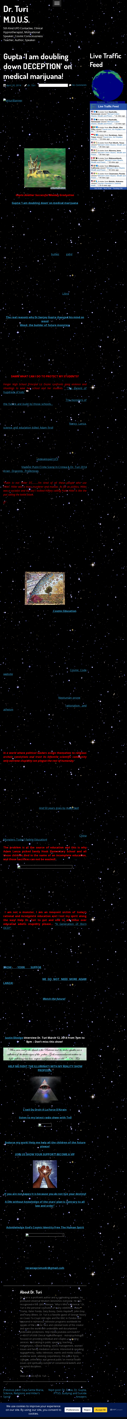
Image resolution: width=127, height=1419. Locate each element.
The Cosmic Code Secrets (53, 85)
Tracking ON (112, 102)
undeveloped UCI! (47, 459)
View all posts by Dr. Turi (34, 1375)
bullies (55, 254)
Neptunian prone (69, 697)
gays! (69, 254)
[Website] (21, 1371)
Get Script (98, 188)
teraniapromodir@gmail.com (44, 1268)
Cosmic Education (64, 611)
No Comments (79, 85)
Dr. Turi (31, 85)
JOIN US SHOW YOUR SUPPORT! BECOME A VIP (45, 1154)
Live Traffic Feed (108, 106)
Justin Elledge (14, 1038)
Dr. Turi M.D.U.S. (16, 14)
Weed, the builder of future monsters (45, 325)
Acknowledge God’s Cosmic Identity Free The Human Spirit (45, 1227)
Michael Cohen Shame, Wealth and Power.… (105, 115)
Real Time (107, 188)
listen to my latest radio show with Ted (45, 1117)
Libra (65, 293)
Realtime (101, 102)
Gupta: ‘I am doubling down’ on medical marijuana (45, 203)
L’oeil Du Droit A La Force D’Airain (45, 1109)
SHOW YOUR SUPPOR (22, 967)
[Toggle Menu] (57, 3)
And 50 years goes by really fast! (59, 808)
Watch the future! (54, 999)
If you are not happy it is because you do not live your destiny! (45, 1194)
